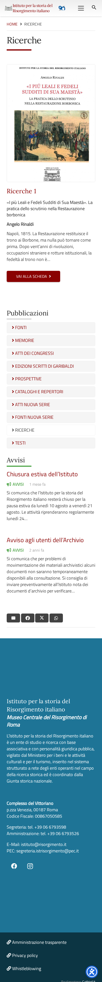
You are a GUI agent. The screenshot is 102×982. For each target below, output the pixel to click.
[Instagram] (30, 866)
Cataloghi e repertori (38, 391)
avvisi (18, 484)
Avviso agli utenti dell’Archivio (45, 540)
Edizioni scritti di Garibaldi (44, 366)
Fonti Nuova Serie (33, 417)
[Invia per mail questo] (13, 618)
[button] (80, 8)
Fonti (20, 327)
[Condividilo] (27, 618)
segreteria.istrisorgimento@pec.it (47, 850)
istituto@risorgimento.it (43, 844)
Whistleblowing (26, 968)
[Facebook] (14, 866)
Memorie (24, 340)
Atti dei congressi (34, 353)
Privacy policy (25, 955)
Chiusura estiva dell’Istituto (42, 474)
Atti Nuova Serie (32, 404)
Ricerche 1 (21, 191)
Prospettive (28, 378)
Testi (20, 443)
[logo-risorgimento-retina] (8, 8)
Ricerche (24, 430)
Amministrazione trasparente (39, 942)
